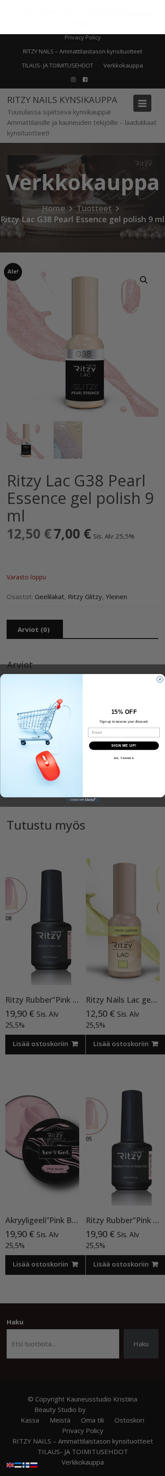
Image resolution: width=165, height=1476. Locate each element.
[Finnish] (26, 1464)
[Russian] (34, 1464)
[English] (11, 1464)
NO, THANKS (124, 758)
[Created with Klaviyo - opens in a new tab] (82, 799)
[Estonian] (18, 1464)
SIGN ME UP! (123, 745)
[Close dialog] (160, 679)
